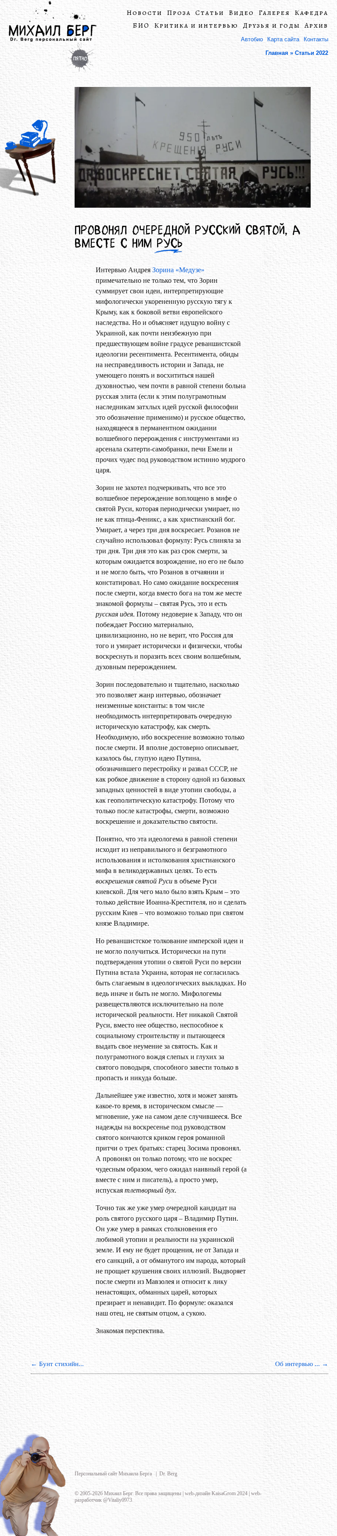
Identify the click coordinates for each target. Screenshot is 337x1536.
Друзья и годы (271, 26)
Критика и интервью (196, 26)
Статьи (209, 13)
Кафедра (311, 13)
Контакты (316, 39)
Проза (179, 13)
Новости (144, 13)
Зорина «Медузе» (178, 270)
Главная (276, 53)
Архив (316, 26)
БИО (141, 26)
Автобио (252, 39)
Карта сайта (283, 39)
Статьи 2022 (311, 53)
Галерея (274, 13)
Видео (241, 13)
